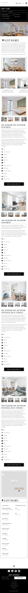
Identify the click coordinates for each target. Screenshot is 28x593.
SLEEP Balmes (5, 14)
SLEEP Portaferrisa (6, 18)
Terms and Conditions (14, 585)
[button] (13, 69)
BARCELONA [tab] (4, 11)
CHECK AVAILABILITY (14, 184)
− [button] (3, 475)
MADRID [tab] (11, 11)
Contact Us (14, 587)
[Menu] (26, 3)
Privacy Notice (14, 581)
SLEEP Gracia (17, 14)
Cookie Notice (14, 583)
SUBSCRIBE (20, 577)
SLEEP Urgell (17, 16)
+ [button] (3, 473)
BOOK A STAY (18, 3)
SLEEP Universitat (5, 16)
